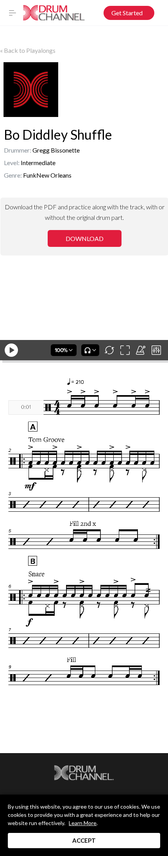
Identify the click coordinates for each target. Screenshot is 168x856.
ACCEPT (84, 840)
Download (85, 238)
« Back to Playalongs (27, 50)
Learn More (83, 823)
